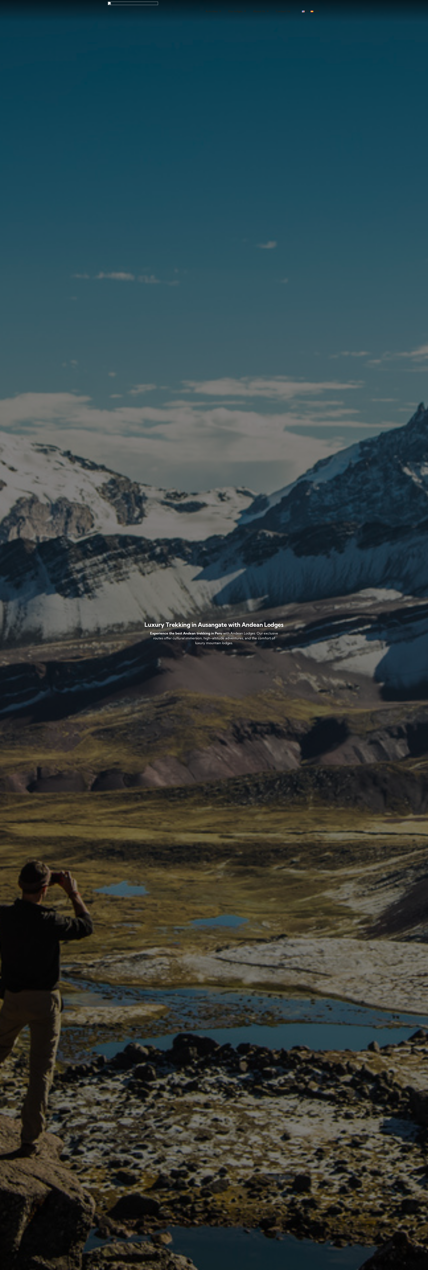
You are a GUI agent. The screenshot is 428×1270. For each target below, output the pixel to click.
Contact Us (283, 11)
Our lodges (235, 11)
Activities (211, 11)
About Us (259, 11)
